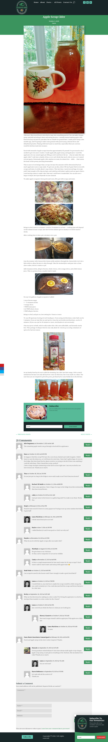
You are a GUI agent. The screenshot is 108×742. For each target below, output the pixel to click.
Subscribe (27, 737)
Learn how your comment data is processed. (55, 728)
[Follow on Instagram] (87, 2)
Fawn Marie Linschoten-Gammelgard (36, 637)
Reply (88, 445)
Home (36, 2)
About (42, 2)
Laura (34, 581)
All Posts (58, 2)
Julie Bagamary (29, 443)
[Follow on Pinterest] (90, 2)
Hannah (34, 648)
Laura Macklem (37, 517)
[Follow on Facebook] (84, 2)
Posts (49, 2)
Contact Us (67, 2)
